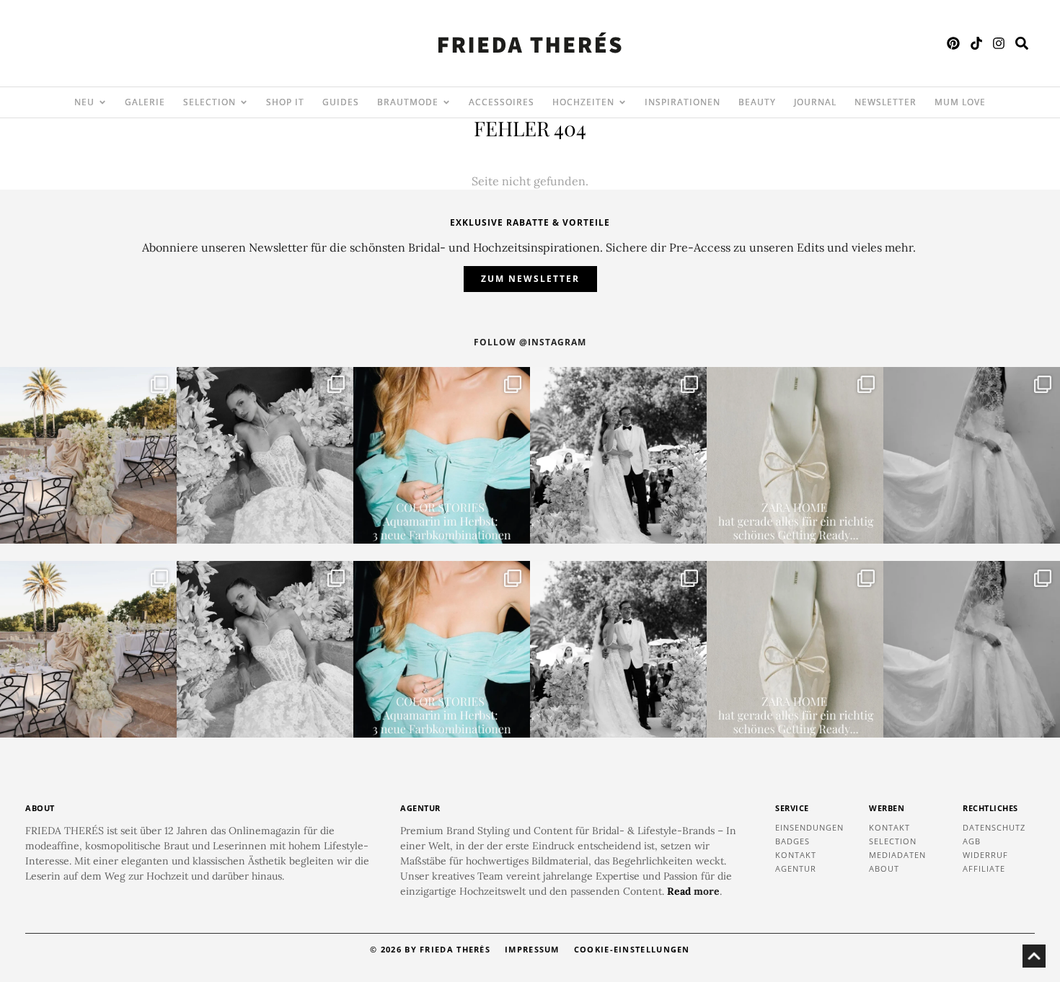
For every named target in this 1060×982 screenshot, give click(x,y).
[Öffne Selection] (243, 102)
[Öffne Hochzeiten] (622, 102)
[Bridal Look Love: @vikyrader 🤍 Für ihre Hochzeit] (265, 455)
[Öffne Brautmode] (446, 102)
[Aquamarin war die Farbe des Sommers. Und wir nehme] (441, 455)
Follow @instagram (530, 342)
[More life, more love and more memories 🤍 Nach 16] (618, 455)
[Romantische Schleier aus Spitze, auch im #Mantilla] (971, 455)
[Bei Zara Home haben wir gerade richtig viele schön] (795, 455)
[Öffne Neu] (102, 102)
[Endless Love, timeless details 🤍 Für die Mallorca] (88, 455)
